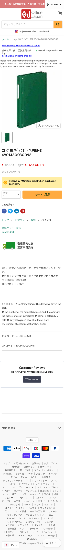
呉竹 (14, 494)
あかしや (40, 473)
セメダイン (34, 518)
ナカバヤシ (29, 501)
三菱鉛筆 (10, 535)
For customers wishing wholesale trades (21, 45)
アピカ (14, 477)
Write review (32, 379)
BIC (32, 477)
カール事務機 (43, 477)
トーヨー (36, 532)
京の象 (47, 494)
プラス (6, 511)
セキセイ (11, 518)
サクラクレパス (14, 514)
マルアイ (39, 497)
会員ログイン (50, 463)
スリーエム (47, 514)
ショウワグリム (14, 521)
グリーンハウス (26, 487)
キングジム (31, 490)
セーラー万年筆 (37, 511)
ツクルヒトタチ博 (24, 473)
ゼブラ (31, 535)
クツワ (23, 494)
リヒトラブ (10, 497)
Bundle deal (8, 232)
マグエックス (25, 497)
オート (27, 504)
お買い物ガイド (20, 463)
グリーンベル (8, 487)
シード (22, 518)
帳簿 (33, 220)
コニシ (5, 494)
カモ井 (17, 501)
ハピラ (12, 484)
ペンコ (23, 528)
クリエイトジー (39, 480)
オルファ (48, 504)
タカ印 (51, 525)
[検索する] (57, 24)
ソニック (48, 521)
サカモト (52, 511)
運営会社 (44, 466)
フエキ (54, 480)
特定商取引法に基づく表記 (18, 470)
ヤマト (21, 535)
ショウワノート (33, 521)
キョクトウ (35, 494)
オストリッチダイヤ (14, 508)
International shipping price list (17, 55)
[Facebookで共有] (4, 211)
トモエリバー (9, 532)
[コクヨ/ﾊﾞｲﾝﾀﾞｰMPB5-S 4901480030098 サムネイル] (7, 137)
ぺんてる (32, 508)
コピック (24, 532)
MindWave (32, 539)
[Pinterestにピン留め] (22, 211)
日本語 (30, 440)
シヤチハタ (48, 518)
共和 (56, 494)
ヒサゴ (36, 484)
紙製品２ (20, 220)
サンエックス (32, 514)
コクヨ (55, 490)
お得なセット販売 (11, 228)
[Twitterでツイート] (10, 211)
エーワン (52, 473)
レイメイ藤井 (19, 511)
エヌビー (42, 501)
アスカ (24, 477)
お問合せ (36, 463)
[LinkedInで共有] (16, 211)
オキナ (37, 504)
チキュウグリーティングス (16, 480)
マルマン (51, 497)
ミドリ (41, 535)
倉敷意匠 (12, 528)
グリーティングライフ (47, 487)
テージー (34, 528)
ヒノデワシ (24, 484)
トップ (5, 220)
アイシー (47, 484)
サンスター (39, 525)
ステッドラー (24, 525)
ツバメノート (50, 532)
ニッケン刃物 (14, 504)
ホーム (5, 39)
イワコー (6, 490)
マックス (6, 501)
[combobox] (10, 544)
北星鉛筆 (44, 490)
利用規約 (16, 466)
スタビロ (10, 525)
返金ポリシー (30, 466)
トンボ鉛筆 (47, 528)
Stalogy (51, 535)
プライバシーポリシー (44, 470)
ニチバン (54, 501)
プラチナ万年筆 (47, 508)
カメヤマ (18, 490)
